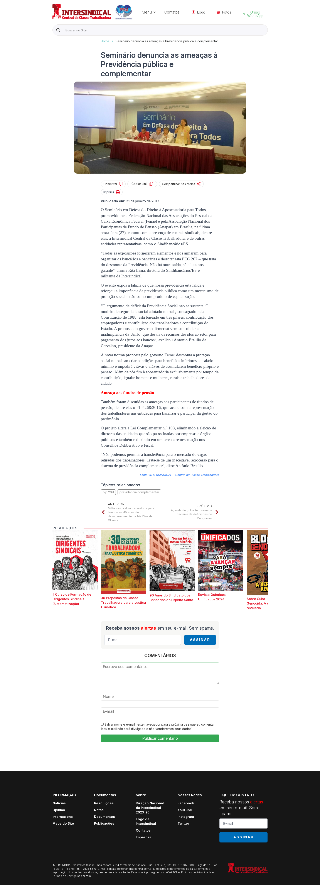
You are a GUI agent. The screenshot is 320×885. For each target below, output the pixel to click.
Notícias (59, 803)
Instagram (186, 817)
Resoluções (104, 803)
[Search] (58, 30)
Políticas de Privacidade (196, 872)
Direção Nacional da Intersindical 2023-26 (150, 807)
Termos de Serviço (64, 876)
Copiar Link (139, 184)
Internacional (63, 817)
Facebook (186, 803)
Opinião (58, 810)
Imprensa (143, 837)
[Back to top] (309, 874)
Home (105, 41)
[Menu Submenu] (156, 12)
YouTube (185, 810)
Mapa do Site (63, 823)
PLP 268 (108, 492)
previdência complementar (139, 492)
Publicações (104, 823)
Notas (99, 810)
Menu (147, 12)
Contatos (172, 12)
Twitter (183, 823)
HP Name (53, 39)
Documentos (104, 817)
